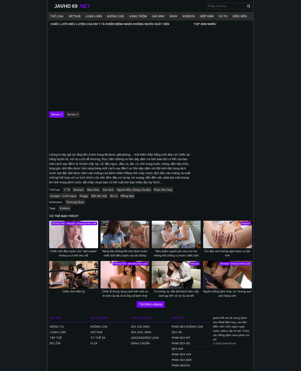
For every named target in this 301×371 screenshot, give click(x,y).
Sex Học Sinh (141, 332)
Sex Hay (177, 348)
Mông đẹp (127, 196)
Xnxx (173, 16)
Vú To (223, 16)
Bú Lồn (55, 343)
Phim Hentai (181, 365)
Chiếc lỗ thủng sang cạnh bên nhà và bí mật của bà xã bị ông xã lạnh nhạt (125, 293)
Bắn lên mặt (99, 196)
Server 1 (56, 114)
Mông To (57, 326)
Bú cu (114, 196)
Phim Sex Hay (163, 189)
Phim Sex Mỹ (181, 337)
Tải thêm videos (150, 304)
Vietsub (74, 16)
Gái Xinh (158, 16)
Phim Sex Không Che (187, 326)
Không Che (115, 16)
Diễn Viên (240, 16)
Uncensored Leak (145, 337)
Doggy (84, 196)
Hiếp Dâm (207, 16)
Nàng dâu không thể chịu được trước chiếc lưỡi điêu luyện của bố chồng (125, 253)
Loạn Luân (94, 16)
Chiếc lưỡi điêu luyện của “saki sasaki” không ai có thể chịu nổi (73, 253)
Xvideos (188, 16)
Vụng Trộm (138, 16)
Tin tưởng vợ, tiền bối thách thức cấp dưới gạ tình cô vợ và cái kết (176, 293)
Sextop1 (78, 189)
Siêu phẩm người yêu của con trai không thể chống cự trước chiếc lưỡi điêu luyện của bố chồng (176, 253)
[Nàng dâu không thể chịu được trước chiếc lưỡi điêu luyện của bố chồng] (125, 234)
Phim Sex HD (181, 343)
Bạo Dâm (93, 189)
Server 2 (72, 114)
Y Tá (67, 189)
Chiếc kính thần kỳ (73, 291)
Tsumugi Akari (75, 202)
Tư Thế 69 (97, 337)
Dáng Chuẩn (140, 343)
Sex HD (177, 332)
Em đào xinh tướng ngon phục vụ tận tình (227, 253)
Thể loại (56, 16)
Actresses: (56, 202)
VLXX (93, 343)
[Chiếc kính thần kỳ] (73, 274)
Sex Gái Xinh (140, 326)
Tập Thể (56, 337)
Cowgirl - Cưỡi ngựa (63, 196)
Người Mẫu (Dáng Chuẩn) (134, 189)
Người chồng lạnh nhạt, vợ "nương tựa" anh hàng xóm (227, 293)
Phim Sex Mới (182, 360)
